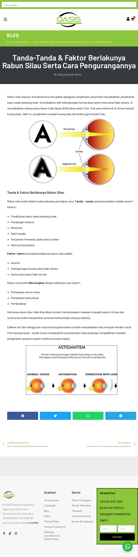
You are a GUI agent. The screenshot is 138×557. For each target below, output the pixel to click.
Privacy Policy (51, 521)
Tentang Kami (51, 500)
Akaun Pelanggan (81, 500)
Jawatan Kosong (81, 515)
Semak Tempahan (81, 505)
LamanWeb (32, 522)
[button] (22, 416)
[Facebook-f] (4, 533)
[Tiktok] (10, 533)
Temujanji (77, 510)
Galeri (47, 515)
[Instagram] (16, 533)
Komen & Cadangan (82, 521)
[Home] (8, 42)
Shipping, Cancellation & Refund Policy (52, 535)
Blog (46, 510)
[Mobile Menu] (5, 19)
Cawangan (50, 505)
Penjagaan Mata (69, 74)
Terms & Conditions (54, 526)
